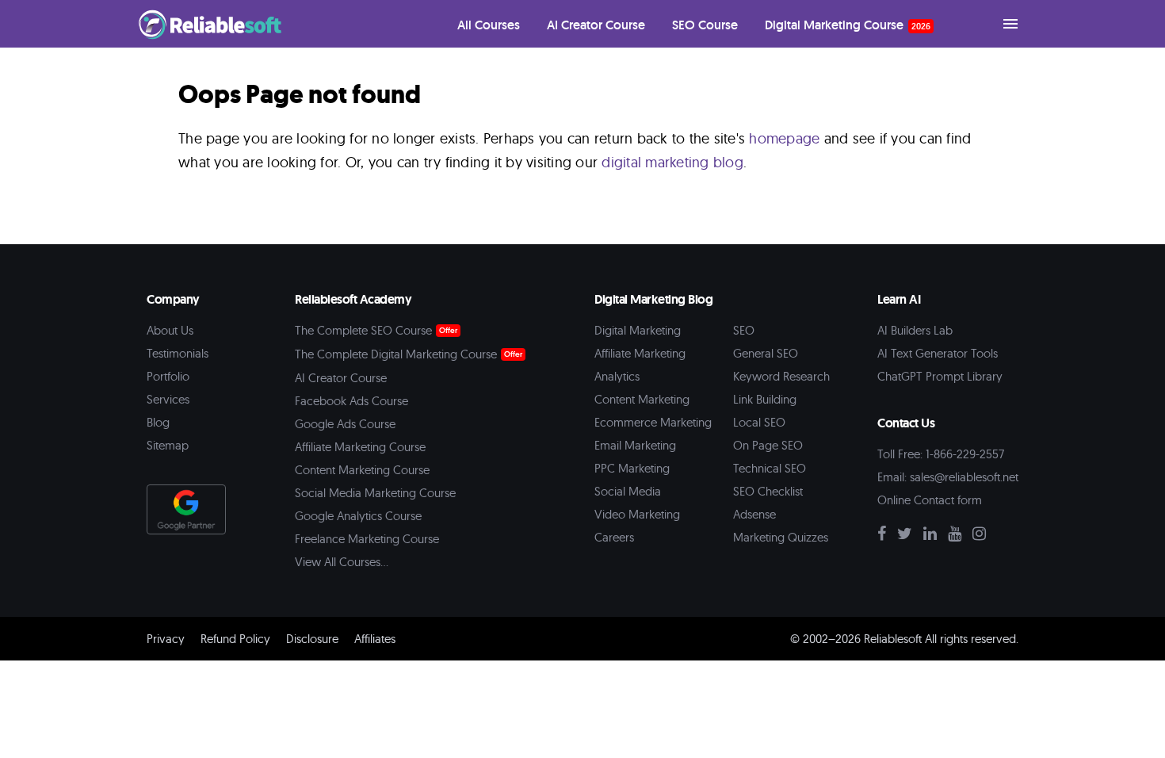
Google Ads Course (345, 423)
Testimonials (177, 353)
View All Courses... (341, 561)
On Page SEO (768, 445)
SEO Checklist (768, 491)
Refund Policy (235, 638)
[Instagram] (983, 534)
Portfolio (168, 376)
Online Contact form (929, 499)
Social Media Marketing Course (375, 492)
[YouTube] (958, 534)
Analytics (617, 376)
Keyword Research (781, 376)
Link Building (764, 399)
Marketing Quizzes (780, 537)
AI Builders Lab (915, 330)
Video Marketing (637, 514)
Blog (158, 422)
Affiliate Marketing (640, 353)
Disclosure (312, 638)
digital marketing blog (672, 162)
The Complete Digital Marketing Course (396, 354)
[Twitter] (908, 534)
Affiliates (374, 638)
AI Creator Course (341, 377)
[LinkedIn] (934, 534)
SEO (743, 330)
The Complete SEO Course (363, 330)
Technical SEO (769, 468)
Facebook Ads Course (351, 400)
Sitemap (168, 445)
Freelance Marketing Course (367, 538)
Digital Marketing (637, 330)
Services (168, 399)
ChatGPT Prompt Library (940, 376)
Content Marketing (641, 399)
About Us (170, 330)
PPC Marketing (632, 468)
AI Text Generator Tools (937, 353)
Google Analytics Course (358, 515)
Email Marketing (635, 445)
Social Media (627, 491)
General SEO (765, 353)
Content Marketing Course (362, 469)
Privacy (166, 638)
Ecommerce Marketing (653, 422)
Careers (614, 537)
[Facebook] (885, 534)
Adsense (754, 514)
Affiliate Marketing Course (360, 446)
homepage (784, 138)
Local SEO (759, 422)
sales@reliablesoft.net (964, 476)
